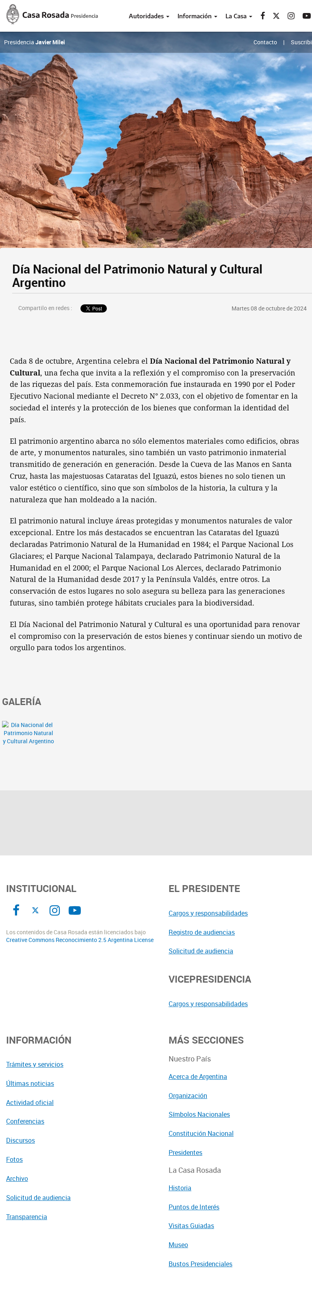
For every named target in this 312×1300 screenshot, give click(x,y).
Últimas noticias (30, 1083)
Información (195, 16)
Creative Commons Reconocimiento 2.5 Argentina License (80, 940)
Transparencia (26, 1216)
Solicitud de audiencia (38, 1197)
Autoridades (147, 16)
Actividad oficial (30, 1102)
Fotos (14, 1159)
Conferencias (25, 1121)
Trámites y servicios (34, 1064)
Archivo (17, 1178)
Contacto (265, 42)
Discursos (20, 1140)
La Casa (236, 16)
